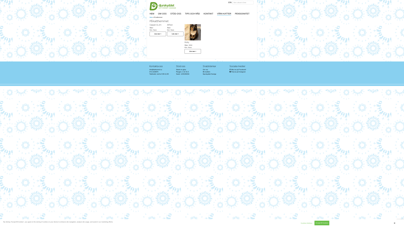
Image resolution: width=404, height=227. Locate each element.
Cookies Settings (306, 223)
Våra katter (224, 14)
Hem (152, 14)
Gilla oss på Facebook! (238, 69)
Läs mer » (157, 34)
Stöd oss (175, 14)
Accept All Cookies (322, 223)
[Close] (394, 223)
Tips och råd (192, 14)
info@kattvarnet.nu (155, 69)
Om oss (162, 14)
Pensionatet (242, 14)
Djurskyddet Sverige (209, 74)
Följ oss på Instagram (238, 72)
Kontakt (208, 14)
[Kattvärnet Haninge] (163, 6)
